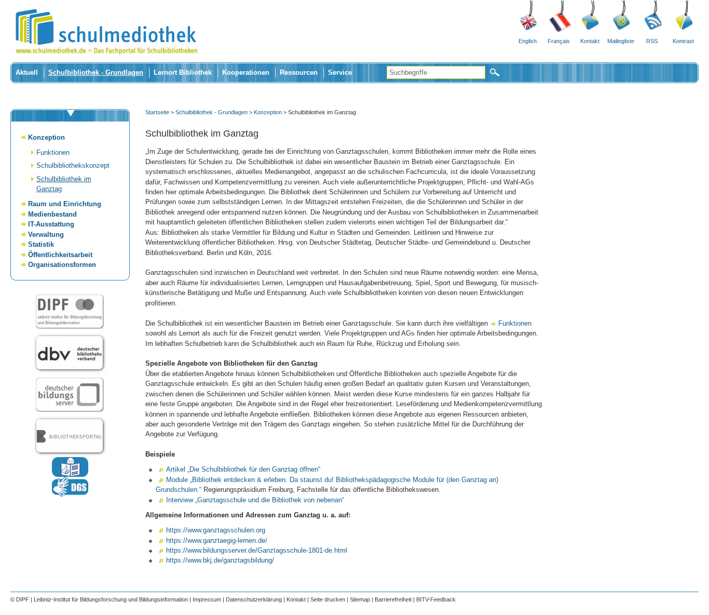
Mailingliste (620, 41)
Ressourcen (299, 72)
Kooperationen (245, 72)
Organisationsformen (62, 265)
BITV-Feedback (436, 599)
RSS (652, 41)
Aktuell (27, 72)
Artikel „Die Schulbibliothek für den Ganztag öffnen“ (243, 469)
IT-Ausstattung (51, 224)
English (528, 41)
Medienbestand (52, 214)
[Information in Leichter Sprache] (70, 474)
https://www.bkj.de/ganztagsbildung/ (220, 560)
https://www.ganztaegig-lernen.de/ (216, 540)
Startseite (157, 112)
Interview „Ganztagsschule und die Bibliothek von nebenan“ (255, 500)
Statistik (41, 244)
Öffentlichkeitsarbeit (60, 255)
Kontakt (589, 41)
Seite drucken (327, 599)
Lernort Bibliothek (183, 72)
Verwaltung (46, 234)
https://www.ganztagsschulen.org (215, 530)
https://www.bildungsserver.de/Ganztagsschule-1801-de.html (256, 550)
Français (559, 41)
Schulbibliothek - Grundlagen (95, 72)
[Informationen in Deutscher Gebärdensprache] (70, 494)
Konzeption (46, 137)
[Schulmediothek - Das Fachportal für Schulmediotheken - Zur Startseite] (106, 60)
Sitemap (360, 599)
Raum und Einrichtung (64, 204)
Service (340, 72)
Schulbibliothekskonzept (73, 165)
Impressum (207, 599)
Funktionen (53, 152)
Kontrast (683, 41)
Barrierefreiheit (393, 599)
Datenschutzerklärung (254, 599)
